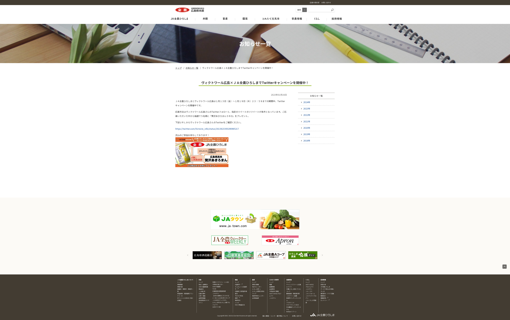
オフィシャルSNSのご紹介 (185, 298)
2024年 (306, 102)
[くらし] (317, 19)
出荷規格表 (255, 298)
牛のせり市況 (239, 296)
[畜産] (225, 19)
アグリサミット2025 (292, 305)
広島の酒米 (202, 293)
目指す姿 (323, 284)
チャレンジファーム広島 (293, 284)
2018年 (306, 140)
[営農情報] (297, 19)
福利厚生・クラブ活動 (327, 293)
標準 (299, 10)
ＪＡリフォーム (310, 293)
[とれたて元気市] (271, 19)
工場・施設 (202, 296)
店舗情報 (272, 287)
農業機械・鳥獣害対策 (293, 293)
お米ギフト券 (216, 307)
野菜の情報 (255, 284)
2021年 (306, 121)
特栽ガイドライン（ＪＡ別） (221, 282)
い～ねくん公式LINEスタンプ (221, 298)
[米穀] (205, 19)
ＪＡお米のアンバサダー (219, 300)
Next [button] (322, 255)
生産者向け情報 (274, 291)
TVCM (214, 289)
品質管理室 (202, 298)
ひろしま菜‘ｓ (256, 289)
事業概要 (180, 284)
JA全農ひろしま (325, 287)
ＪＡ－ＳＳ (309, 291)
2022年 (306, 114)
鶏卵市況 (237, 300)
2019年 (306, 134)
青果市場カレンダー (258, 296)
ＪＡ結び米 (202, 291)
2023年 (306, 108)
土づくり (289, 287)
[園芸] (245, 19)
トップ (178, 67)
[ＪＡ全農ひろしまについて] (179, 19)
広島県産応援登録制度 (219, 291)
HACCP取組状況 (240, 305)
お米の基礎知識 (203, 287)
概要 (270, 284)
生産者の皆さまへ (217, 284)
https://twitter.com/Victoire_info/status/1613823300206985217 (207, 128)
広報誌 (179, 300)
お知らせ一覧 (192, 67)
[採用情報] (337, 19)
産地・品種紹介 (203, 284)
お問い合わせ (296, 316)
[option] (202, 255)
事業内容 (180, 287)
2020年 (306, 127)
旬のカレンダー (257, 287)
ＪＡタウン (272, 298)
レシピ (237, 303)
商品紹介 (201, 289)
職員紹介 (323, 296)
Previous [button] (188, 255)
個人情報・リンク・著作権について (275, 316)
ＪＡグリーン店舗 (291, 296)
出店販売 (272, 289)
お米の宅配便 (216, 287)
